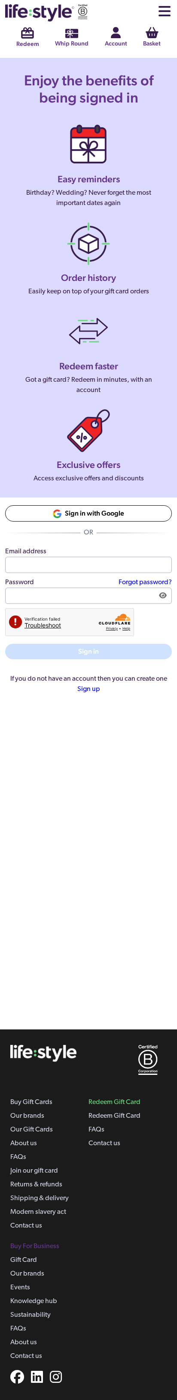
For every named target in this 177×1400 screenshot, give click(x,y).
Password (19, 582)
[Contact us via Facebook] (17, 1378)
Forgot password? (145, 582)
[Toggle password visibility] (163, 596)
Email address (25, 551)
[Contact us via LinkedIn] (33, 1378)
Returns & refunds (36, 1184)
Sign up (88, 689)
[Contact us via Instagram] (52, 1378)
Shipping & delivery (39, 1198)
